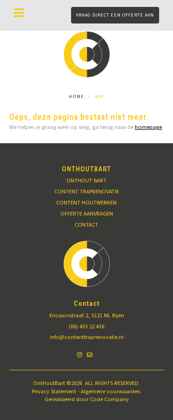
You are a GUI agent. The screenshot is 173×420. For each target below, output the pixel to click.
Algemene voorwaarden (110, 391)
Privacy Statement (54, 391)
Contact (86, 225)
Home (76, 96)
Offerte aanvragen (86, 214)
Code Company (109, 399)
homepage (148, 127)
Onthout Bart (86, 180)
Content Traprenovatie (86, 191)
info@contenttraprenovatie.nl (87, 337)
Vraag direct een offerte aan (115, 15)
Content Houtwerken (86, 202)
